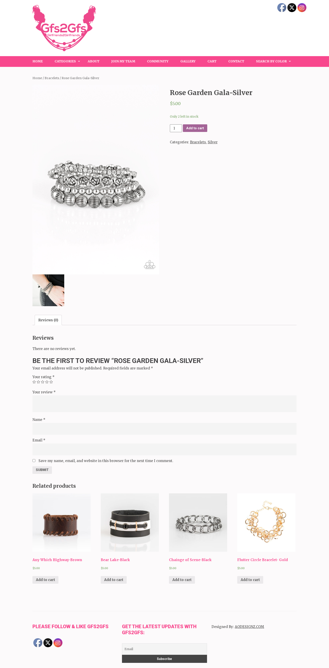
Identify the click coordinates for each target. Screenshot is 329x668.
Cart (211, 61)
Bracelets (52, 78)
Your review (44, 392)
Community (158, 61)
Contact (236, 61)
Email (38, 440)
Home (37, 61)
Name (38, 420)
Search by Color (271, 61)
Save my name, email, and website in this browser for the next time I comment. (105, 461)
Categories (65, 61)
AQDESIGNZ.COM (249, 627)
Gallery (188, 61)
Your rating (43, 377)
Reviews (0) (48, 320)
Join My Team (123, 61)
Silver (213, 142)
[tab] (48, 320)
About (93, 61)
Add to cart (195, 128)
